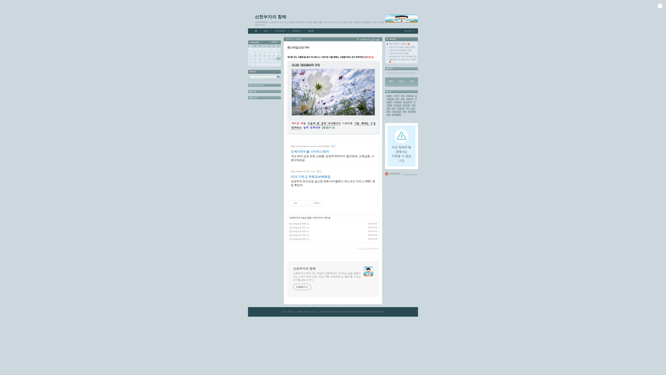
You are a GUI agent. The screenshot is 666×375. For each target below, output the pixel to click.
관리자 (307, 312)
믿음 (408, 109)
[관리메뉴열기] (660, 6)
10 (255, 56)
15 (279, 56)
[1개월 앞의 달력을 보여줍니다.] (270, 42)
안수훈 (389, 96)
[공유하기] (300, 203)
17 (255, 59)
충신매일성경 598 (297, 224)
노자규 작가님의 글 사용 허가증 (401, 73)
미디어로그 (280, 31)
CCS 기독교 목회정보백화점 (310, 176)
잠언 (403, 96)
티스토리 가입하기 (410, 175)
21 (274, 59)
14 (274, 56)
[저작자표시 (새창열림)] (325, 203)
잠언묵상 (401, 109)
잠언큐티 (397, 102)
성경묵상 (406, 106)
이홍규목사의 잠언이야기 (402, 60)
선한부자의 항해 (270, 16)
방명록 (311, 31)
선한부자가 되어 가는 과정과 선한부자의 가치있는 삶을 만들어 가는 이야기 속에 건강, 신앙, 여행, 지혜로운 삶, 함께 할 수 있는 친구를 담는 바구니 (327, 276)
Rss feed (408, 31)
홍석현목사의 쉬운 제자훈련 (403, 56)
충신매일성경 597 (297, 227)
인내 (403, 99)
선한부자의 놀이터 (399, 53)
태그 (266, 31)
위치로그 (296, 31)
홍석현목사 (396, 112)
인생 (397, 99)
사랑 (394, 109)
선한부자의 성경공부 (400, 50)
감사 (388, 115)
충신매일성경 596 (298, 47)
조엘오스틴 (396, 115)
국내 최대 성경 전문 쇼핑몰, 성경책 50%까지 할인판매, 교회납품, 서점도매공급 (332, 158)
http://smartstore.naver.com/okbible (310, 146)
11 (260, 56)
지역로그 (291, 312)
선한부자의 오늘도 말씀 (402, 47)
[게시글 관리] (304, 203)
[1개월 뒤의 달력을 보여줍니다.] (279, 42)
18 (260, 59)
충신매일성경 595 (297, 231)
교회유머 (397, 106)
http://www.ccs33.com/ (303, 171)
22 (279, 59)
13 (269, 56)
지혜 (413, 109)
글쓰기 (314, 312)
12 (264, 56)
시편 (388, 112)
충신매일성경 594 (297, 235)
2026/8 (274, 42)
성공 (405, 112)
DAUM (358, 312)
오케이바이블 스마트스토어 (310, 151)
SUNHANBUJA (325, 312)
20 (269, 59)
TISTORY (380, 312)
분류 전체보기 (398, 44)
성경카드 (412, 112)
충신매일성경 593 (297, 239)
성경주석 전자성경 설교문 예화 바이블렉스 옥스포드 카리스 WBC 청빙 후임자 (333, 183)
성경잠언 (410, 96)
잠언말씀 (410, 99)
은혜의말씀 (407, 102)
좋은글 (396, 96)
